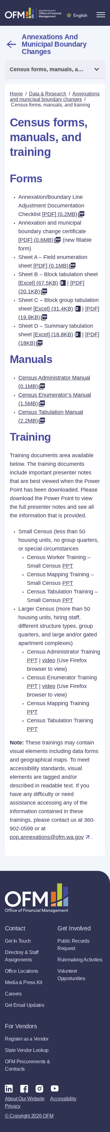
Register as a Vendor (27, 1038)
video (48, 660)
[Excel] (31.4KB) (53, 309)
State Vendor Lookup (27, 1050)
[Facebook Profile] (24, 1088)
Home (16, 93)
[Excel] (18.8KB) (53, 334)
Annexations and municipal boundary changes (54, 44)
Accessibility (63, 1098)
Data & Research (47, 93)
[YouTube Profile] (55, 1088)
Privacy (12, 1106)
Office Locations (21, 971)
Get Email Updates (24, 1005)
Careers (13, 993)
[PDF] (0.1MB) (50, 266)
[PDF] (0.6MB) (35, 240)
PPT (67, 566)
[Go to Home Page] (33, 12)
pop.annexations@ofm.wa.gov (47, 837)
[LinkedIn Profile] (9, 1088)
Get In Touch (18, 941)
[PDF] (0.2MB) (59, 214)
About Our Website (24, 1098)
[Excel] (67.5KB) (38, 283)
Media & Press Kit (23, 982)
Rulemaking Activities (79, 959)
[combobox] (55, 69)
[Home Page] (36, 898)
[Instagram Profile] (39, 1088)
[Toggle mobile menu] (101, 15)
